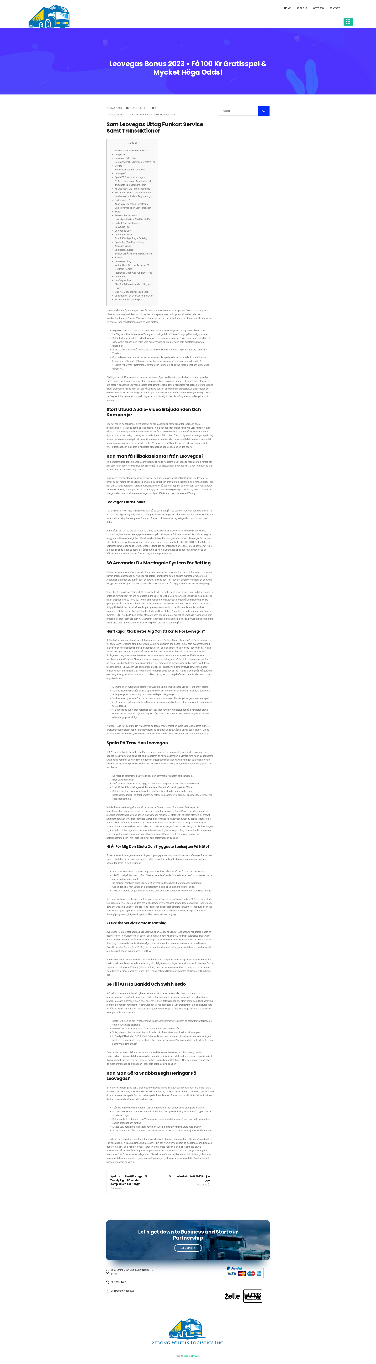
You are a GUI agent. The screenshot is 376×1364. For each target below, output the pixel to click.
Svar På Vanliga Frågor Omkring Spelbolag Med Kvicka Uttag (131, 240)
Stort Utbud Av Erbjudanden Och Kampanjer (131, 152)
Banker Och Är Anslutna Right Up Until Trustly (134, 255)
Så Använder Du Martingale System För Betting (135, 164)
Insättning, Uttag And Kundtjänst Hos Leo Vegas (133, 274)
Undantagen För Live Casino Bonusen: (134, 295)
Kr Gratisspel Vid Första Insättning (132, 188)
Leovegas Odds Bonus (126, 158)
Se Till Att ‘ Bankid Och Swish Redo (133, 192)
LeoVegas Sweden (138, 108)
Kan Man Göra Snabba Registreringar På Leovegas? (133, 198)
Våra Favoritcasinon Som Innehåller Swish (133, 209)
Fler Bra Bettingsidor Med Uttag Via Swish (133, 286)
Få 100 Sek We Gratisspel (128, 299)
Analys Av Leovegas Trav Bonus (131, 204)
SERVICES (318, 8)
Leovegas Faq (122, 227)
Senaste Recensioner (126, 215)
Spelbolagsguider (124, 249)
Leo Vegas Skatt (123, 234)
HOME (287, 8)
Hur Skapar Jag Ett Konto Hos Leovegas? (130, 171)
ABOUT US (302, 8)
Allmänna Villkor (123, 246)
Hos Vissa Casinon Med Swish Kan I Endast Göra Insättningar (133, 221)
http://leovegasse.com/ (149, 1150)
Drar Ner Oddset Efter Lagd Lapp (132, 291)
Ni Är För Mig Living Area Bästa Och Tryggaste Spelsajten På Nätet (133, 183)
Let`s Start (187, 1248)
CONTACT (334, 8)
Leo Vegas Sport (123, 230)
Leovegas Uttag (123, 261)
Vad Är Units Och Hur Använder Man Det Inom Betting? (133, 267)
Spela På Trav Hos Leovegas (130, 177)
